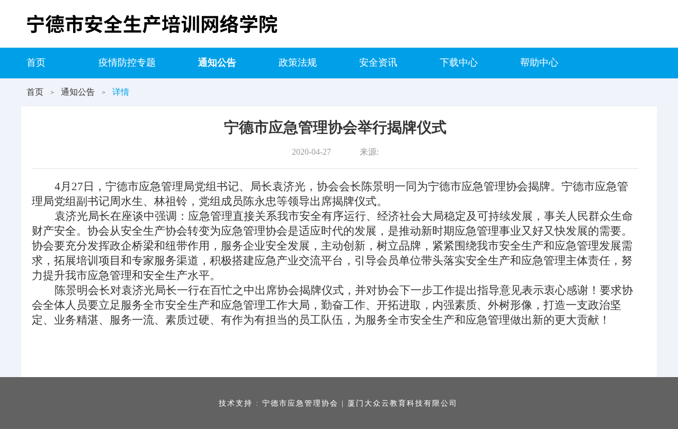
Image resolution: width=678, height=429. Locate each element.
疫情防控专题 (127, 62)
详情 (120, 91)
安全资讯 (378, 62)
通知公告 (217, 62)
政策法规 (298, 62)
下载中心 (459, 62)
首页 (36, 62)
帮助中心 (539, 62)
